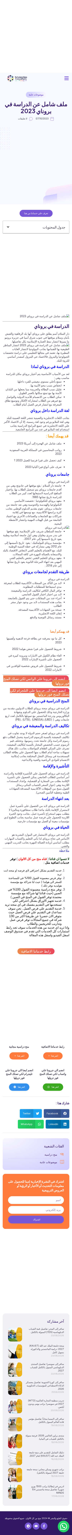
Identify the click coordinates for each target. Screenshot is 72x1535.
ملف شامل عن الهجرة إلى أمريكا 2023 (39, 443)
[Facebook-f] (44, 1526)
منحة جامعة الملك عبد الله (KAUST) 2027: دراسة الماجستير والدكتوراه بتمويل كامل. (46, 1349)
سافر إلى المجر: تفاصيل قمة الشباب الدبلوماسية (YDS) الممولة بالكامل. (46, 1330)
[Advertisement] (36, 36)
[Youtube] (36, 1526)
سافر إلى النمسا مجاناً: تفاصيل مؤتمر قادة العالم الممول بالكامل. (46, 1420)
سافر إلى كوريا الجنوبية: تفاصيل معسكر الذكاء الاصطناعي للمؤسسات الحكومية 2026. (45, 1385)
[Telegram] (28, 1526)
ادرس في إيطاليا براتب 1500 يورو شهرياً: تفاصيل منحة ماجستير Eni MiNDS (47, 1489)
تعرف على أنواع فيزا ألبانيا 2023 (43, 466)
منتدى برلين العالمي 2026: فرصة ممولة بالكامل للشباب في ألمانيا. (45, 1437)
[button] (66, 78)
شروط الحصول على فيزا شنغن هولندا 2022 (37, 649)
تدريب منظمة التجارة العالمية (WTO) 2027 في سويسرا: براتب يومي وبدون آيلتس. (46, 1404)
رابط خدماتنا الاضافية (36, 951)
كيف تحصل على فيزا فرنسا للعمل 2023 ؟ (38, 460)
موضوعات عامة (36, 94)
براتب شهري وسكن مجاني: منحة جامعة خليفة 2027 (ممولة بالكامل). (45, 1471)
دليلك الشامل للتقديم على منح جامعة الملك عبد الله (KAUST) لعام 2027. (46, 1454)
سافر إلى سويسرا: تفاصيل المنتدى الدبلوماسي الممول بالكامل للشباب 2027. (47, 1367)
